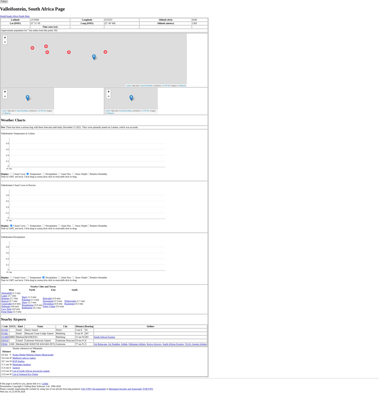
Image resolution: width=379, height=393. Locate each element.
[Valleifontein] (94, 57)
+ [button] (5, 37)
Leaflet (128, 85)
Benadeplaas (28, 305)
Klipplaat (26, 299)
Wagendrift (6, 293)
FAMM (5, 337)
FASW (5, 330)
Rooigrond (69, 303)
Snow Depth (81, 174)
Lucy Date (6, 309)
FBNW (5, 340)
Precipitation (51, 174)
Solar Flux (66, 174)
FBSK (5, 344)
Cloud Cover (19, 174)
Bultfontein (27, 307)
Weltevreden (70, 301)
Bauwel (5, 301)
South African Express (104, 337)
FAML (5, 333)
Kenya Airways (154, 344)
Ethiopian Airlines (137, 344)
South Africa (12, 16)
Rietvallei (47, 298)
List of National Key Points (25, 374)
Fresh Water (7, 311)
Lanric (4, 295)
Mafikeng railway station (24, 358)
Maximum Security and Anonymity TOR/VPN (131, 389)
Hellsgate (5, 306)
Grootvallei (6, 303)
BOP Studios (18, 361)
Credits (45, 383)
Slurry (25, 297)
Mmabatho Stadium (21, 364)
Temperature (35, 174)
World (3, 16)
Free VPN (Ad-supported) (93, 389)
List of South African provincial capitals (31, 371)
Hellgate (5, 298)
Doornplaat (48, 301)
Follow (4, 1)
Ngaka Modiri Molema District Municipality (33, 355)
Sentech (16, 368)
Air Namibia (114, 344)
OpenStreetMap (146, 85)
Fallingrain (182, 85)
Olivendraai (48, 303)
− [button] (5, 42)
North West (24, 16)
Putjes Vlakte (49, 306)
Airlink (124, 344)
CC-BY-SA (166, 85)
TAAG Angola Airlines (196, 344)
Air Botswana (100, 344)
